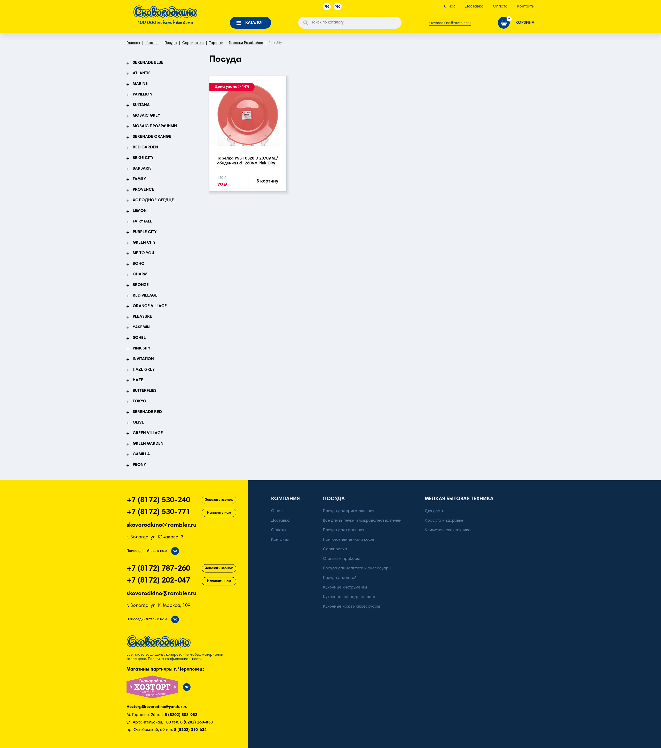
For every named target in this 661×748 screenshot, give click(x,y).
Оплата (500, 6)
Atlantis (142, 73)
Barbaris (142, 168)
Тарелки (216, 43)
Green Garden (148, 444)
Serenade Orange (152, 137)
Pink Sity (142, 348)
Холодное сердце (153, 200)
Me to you (143, 253)
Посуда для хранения (343, 530)
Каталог (152, 43)
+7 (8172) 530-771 (158, 512)
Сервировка (193, 43)
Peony (139, 465)
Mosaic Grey (146, 116)
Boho (139, 264)
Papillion (142, 94)
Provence (143, 190)
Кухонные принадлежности (349, 597)
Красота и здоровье (444, 521)
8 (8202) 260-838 (196, 722)
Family (139, 179)
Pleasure (142, 317)
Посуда (170, 43)
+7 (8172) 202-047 (158, 581)
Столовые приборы (341, 559)
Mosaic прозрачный (155, 126)
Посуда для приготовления (348, 511)
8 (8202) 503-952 (181, 715)
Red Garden (145, 147)
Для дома (434, 511)
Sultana (141, 105)
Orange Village (150, 306)
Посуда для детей (340, 578)
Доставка (474, 6)
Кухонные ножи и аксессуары (351, 606)
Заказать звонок (219, 500)
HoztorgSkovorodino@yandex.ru (157, 707)
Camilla (141, 454)
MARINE (140, 84)
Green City (144, 243)
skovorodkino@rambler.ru (450, 23)
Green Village (148, 433)
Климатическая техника (448, 530)
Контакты (525, 6)
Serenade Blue (148, 63)
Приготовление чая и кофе (348, 540)
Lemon (140, 211)
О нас (450, 6)
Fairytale (142, 221)
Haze (138, 380)
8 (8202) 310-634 (190, 730)
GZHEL (139, 338)
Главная (133, 43)
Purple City (145, 232)
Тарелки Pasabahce (246, 43)
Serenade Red (147, 412)
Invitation (143, 359)
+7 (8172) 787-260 (158, 569)
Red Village (145, 295)
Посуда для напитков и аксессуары (357, 568)
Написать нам (219, 513)
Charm (140, 274)
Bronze (141, 285)
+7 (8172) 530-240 (158, 500)
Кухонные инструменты (345, 587)
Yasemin (141, 327)
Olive (138, 422)
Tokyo (139, 401)
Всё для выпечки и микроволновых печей (362, 521)
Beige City (143, 158)
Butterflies (144, 391)
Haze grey (144, 370)
